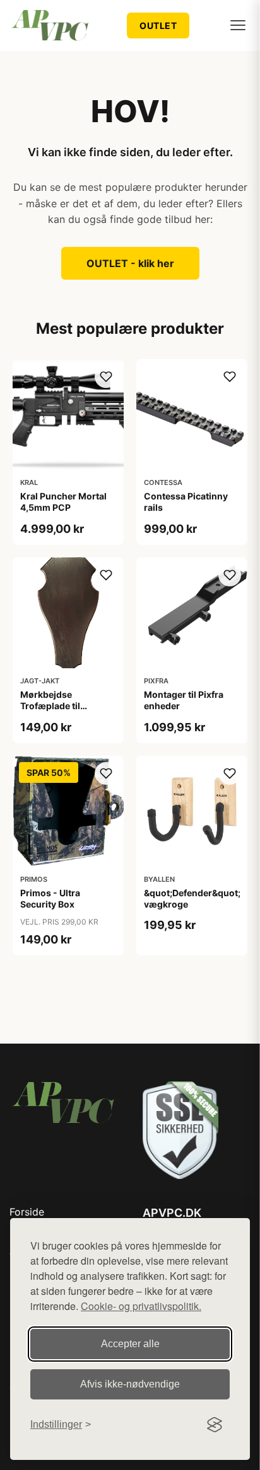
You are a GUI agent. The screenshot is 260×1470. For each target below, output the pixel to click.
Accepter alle (130, 1343)
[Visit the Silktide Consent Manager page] (214, 1425)
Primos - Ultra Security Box (50, 898)
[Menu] (238, 25)
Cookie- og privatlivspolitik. (141, 1306)
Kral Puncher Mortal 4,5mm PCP (63, 502)
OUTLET (158, 25)
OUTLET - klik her (130, 263)
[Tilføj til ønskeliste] (106, 376)
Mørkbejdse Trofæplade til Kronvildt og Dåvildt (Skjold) (63, 711)
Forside (26, 1211)
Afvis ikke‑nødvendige (130, 1384)
